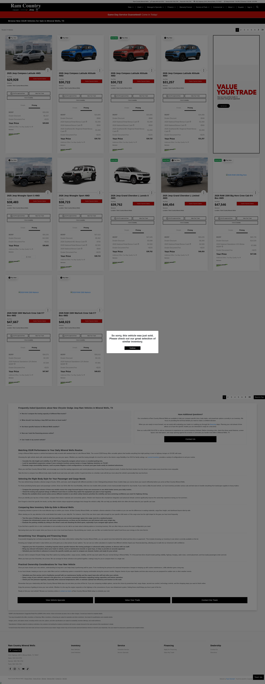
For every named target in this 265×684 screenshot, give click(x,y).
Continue (132, 348)
